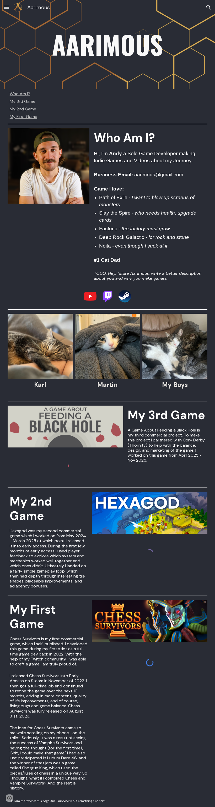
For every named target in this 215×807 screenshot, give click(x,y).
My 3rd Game (22, 101)
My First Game (23, 116)
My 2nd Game (23, 109)
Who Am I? (20, 94)
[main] (107, 44)
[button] (6, 7)
